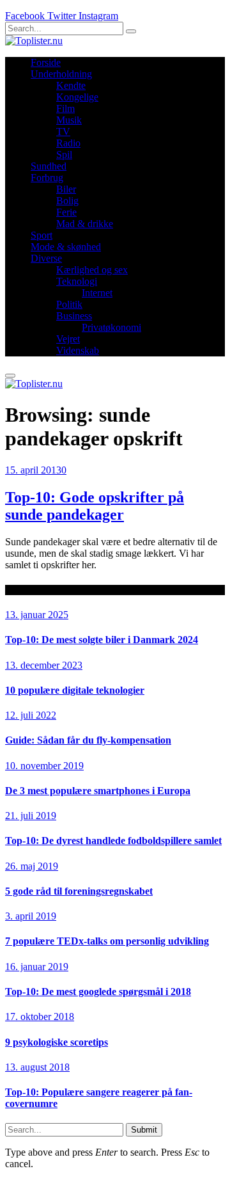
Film (65, 108)
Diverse (46, 258)
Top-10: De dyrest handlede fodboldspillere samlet (113, 840)
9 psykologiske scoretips (56, 1042)
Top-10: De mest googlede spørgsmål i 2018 (98, 991)
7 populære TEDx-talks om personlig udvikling (107, 941)
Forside (46, 62)
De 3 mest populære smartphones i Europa (97, 790)
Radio (68, 143)
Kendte (71, 85)
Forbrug (47, 177)
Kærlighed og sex (92, 269)
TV (63, 131)
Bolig (67, 200)
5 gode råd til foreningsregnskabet (79, 891)
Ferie (66, 212)
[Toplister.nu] (34, 40)
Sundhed (48, 166)
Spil (64, 154)
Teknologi (76, 281)
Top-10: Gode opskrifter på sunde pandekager (94, 506)
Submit (144, 1130)
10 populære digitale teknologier (74, 690)
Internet (97, 292)
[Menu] (10, 376)
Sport (41, 235)
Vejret (68, 338)
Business (74, 315)
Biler (66, 189)
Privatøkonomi (111, 327)
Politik (69, 304)
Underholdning (61, 73)
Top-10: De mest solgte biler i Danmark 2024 (101, 639)
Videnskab (77, 350)
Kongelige (77, 97)
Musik (69, 120)
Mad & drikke (84, 223)
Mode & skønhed (66, 246)
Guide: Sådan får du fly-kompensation (88, 740)
